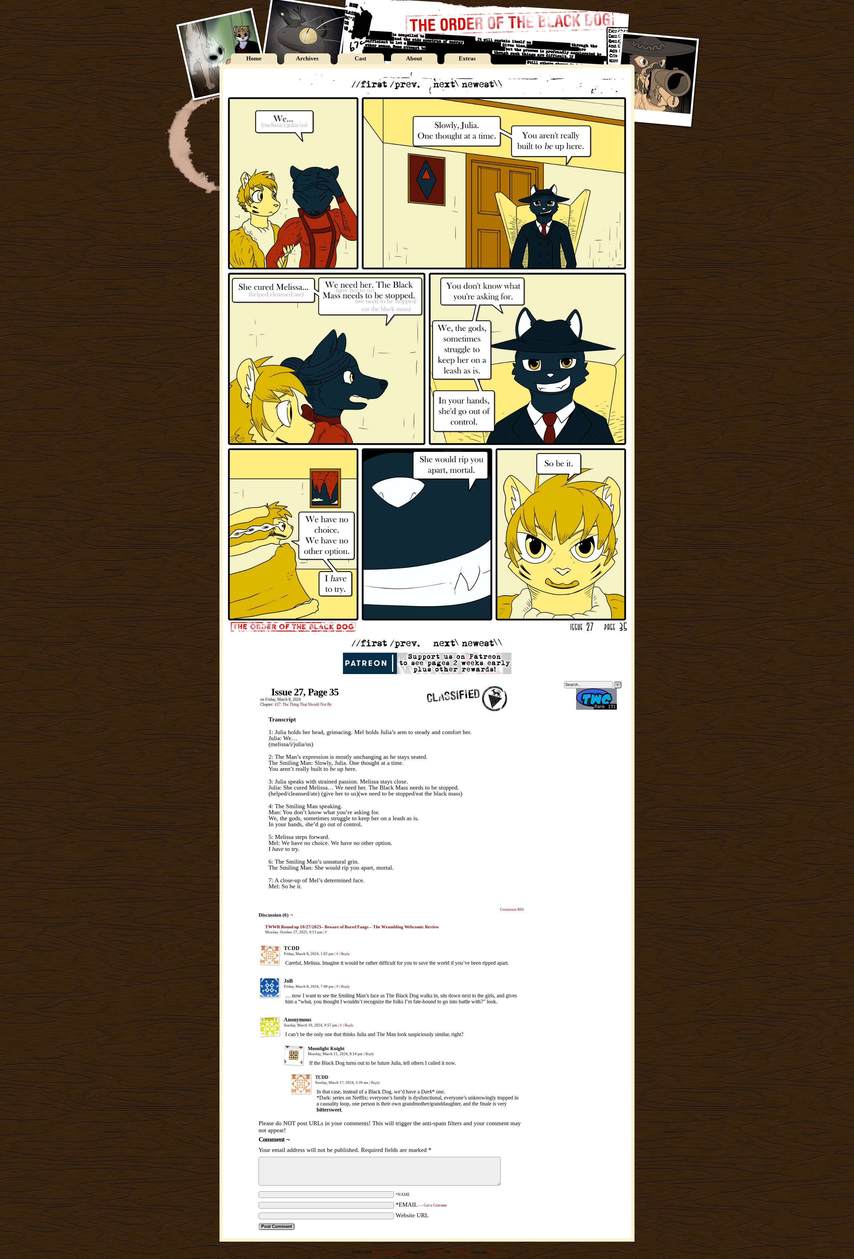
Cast (360, 58)
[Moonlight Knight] (294, 1055)
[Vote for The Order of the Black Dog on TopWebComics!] (596, 708)
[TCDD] (270, 955)
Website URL (412, 1215)
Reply (345, 954)
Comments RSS (512, 909)
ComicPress (461, 1252)
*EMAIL (421, 1204)
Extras (467, 58)
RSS (492, 1252)
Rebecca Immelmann (389, 1252)
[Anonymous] (270, 1026)
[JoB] (270, 988)
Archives (307, 58)
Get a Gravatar (435, 1205)
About (414, 58)
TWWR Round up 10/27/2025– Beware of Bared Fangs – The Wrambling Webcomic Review (352, 926)
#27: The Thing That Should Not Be (303, 704)
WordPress (435, 1252)
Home (254, 58)
